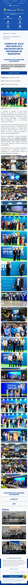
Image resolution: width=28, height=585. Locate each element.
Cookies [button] (21, 3)
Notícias (14, 33)
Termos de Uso (11, 580)
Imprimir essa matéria (14, 73)
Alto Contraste (14, 1)
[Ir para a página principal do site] (14, 10)
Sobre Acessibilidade (15, 5)
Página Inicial (6, 33)
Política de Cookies (19, 578)
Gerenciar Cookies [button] (14, 576)
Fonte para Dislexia (8, 3)
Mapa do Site (23, 1)
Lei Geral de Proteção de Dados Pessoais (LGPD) (11, 581)
